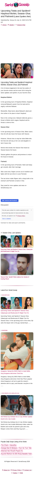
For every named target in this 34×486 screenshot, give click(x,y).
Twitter (15, 473)
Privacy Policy (21, 215)
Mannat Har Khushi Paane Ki (11, 451)
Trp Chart (4, 445)
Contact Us (27, 470)
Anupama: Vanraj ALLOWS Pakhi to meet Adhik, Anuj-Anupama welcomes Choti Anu (15, 372)
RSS (21, 473)
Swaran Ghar (21, 25)
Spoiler (11, 25)
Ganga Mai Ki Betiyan (9, 448)
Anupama (5, 330)
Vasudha (13, 445)
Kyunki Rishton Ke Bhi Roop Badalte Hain (16, 454)
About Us (6, 470)
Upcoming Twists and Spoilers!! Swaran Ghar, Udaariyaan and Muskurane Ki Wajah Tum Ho (15, 312)
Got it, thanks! (6, 218)
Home (4, 25)
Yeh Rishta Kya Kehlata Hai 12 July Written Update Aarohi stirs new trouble (16, 418)
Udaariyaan (5, 295)
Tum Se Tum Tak (25, 448)
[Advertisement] (17, 45)
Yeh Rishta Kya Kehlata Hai (10, 393)
